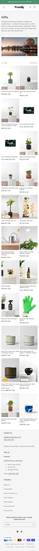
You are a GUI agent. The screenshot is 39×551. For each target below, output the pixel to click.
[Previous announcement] (3, 2)
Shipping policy (30, 546)
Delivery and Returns (10, 493)
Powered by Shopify (19, 544)
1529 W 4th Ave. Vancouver (13, 460)
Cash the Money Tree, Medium (10, 91)
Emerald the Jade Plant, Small (9, 188)
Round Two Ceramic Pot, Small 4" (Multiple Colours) (10, 352)
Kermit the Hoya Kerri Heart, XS (28, 92)
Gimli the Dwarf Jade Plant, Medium (9, 419)
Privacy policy (10, 546)
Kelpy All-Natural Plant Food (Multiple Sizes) (28, 286)
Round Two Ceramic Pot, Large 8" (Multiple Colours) (10, 384)
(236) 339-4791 (9, 440)
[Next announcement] (35, 2)
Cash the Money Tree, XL (8, 220)
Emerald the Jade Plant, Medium (26, 188)
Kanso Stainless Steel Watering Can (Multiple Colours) (8, 253)
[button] (4, 7)
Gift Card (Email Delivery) (27, 124)
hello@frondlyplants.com (12, 437)
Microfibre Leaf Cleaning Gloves (27, 319)
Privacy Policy (8, 510)
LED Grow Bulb (5, 286)
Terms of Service (9, 506)
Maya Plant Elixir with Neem (9, 318)
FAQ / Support (8, 497)
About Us (7, 485)
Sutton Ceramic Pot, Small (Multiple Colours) (27, 384)
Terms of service (20, 546)
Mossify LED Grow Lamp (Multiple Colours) (26, 252)
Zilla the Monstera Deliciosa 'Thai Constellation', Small (9, 124)
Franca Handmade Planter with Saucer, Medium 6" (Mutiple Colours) (28, 420)
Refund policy (8, 502)
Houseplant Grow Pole (26, 220)
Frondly (12, 544)
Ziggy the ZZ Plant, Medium (28, 157)
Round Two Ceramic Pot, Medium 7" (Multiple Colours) (28, 352)
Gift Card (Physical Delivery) (9, 156)
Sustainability (8, 489)
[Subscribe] (33, 524)
